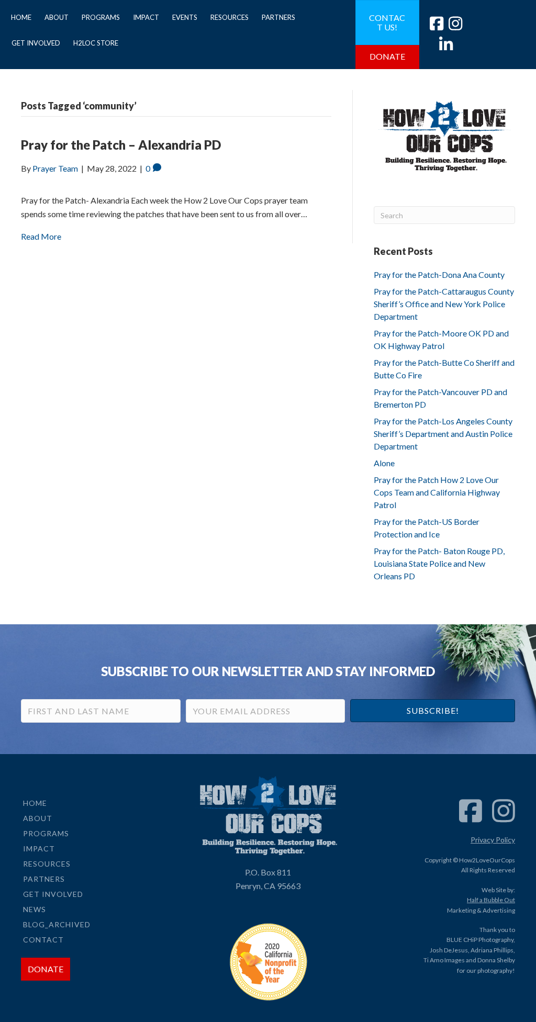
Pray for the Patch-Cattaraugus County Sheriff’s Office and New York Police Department (444, 303)
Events (184, 17)
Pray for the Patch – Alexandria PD (121, 144)
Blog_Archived (57, 924)
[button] (432, 710)
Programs (101, 17)
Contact (43, 939)
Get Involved (36, 43)
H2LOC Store (95, 43)
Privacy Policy (493, 839)
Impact (146, 17)
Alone (384, 463)
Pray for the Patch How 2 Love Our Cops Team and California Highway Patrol (437, 492)
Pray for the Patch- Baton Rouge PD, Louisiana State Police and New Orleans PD (439, 563)
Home (21, 17)
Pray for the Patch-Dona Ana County (439, 274)
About (56, 17)
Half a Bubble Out (491, 900)
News (34, 909)
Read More (41, 236)
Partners (278, 17)
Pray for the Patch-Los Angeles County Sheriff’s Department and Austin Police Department (443, 433)
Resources (229, 17)
